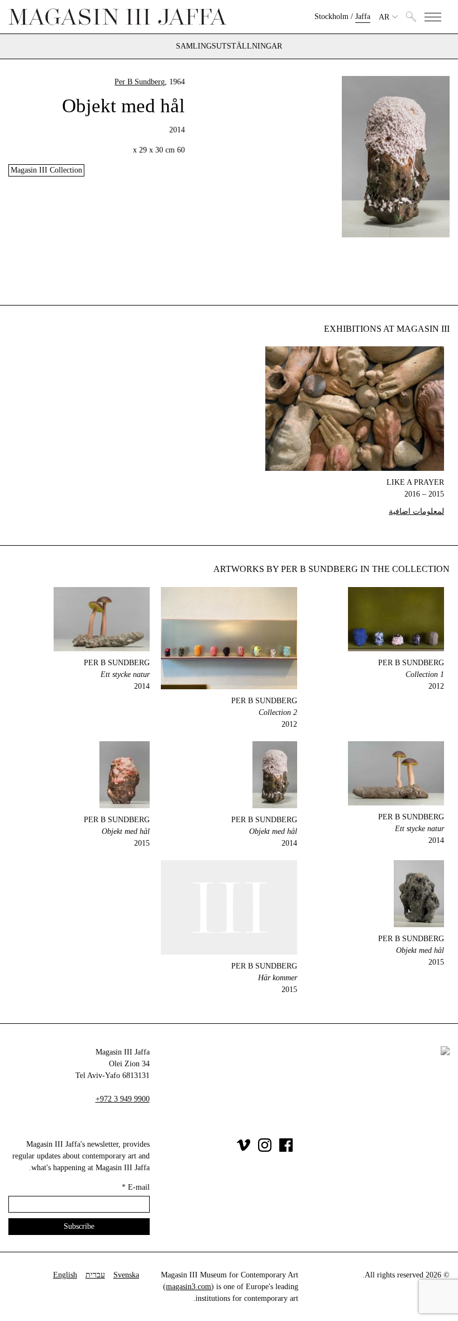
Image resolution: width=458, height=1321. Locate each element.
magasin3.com (188, 1286)
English (65, 1275)
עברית (95, 1275)
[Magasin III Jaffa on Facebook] (286, 1149)
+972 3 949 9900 (123, 1099)
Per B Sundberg (140, 82)
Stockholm (331, 16)
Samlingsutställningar (229, 46)
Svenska (126, 1275)
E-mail (136, 1187)
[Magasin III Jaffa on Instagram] (264, 1149)
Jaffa (362, 16)
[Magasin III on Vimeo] (243, 1149)
